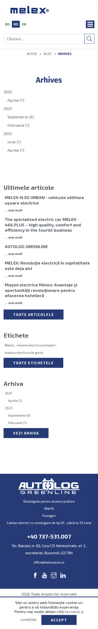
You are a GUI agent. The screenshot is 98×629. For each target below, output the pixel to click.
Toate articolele (33, 314)
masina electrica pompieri (36, 345)
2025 (8, 92)
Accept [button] (59, 620)
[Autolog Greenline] (49, 10)
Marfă (49, 508)
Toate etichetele (33, 363)
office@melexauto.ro (49, 562)
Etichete (16, 335)
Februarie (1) (18, 125)
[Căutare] (89, 39)
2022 (8, 133)
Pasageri (49, 516)
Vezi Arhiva (26, 433)
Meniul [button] (90, 24)
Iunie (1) (14, 142)
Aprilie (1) (15, 100)
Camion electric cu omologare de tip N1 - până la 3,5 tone (49, 523)
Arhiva (13, 383)
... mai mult (13, 210)
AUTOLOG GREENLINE (26, 246)
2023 (8, 108)
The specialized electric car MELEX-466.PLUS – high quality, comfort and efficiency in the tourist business (43, 225)
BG (7, 24)
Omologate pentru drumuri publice (49, 501)
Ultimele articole (29, 187)
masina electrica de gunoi (24, 352)
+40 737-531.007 (49, 536)
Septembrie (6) (20, 117)
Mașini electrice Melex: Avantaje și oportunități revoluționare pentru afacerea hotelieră (41, 290)
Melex (9, 345)
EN (24, 24)
